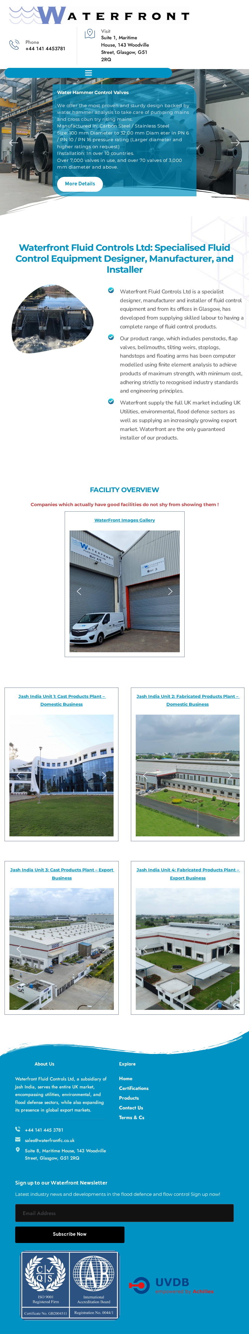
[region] (61, 775)
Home (125, 1078)
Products (129, 1097)
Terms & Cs (131, 1117)
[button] (79, 591)
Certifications (133, 1088)
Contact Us (131, 1107)
